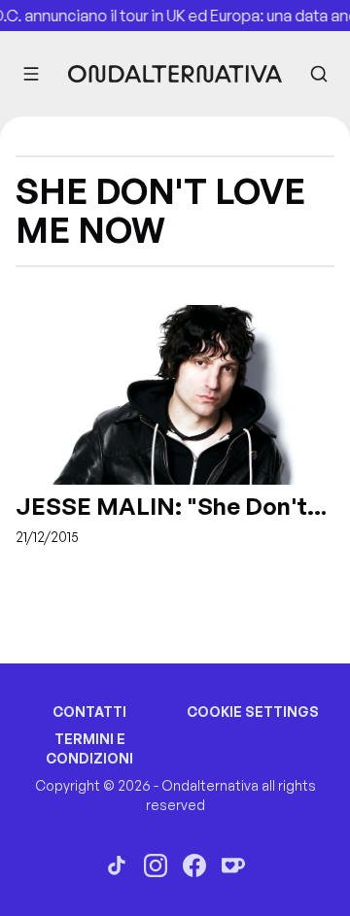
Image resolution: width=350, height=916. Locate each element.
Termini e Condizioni (89, 748)
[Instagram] (155, 865)
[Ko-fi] (233, 865)
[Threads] (116, 865)
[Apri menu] (31, 73)
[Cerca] (318, 73)
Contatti (89, 711)
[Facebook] (194, 865)
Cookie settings (253, 711)
